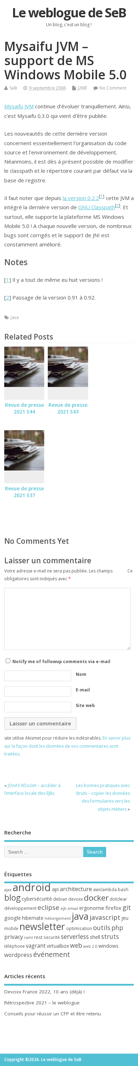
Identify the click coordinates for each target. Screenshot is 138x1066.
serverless (75, 936)
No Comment (112, 88)
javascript (105, 917)
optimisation (79, 928)
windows (108, 945)
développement (20, 908)
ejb (64, 908)
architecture (76, 889)
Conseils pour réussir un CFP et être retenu (52, 1013)
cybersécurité (37, 898)
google (12, 917)
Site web (85, 705)
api (55, 889)
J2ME (82, 88)
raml (28, 937)
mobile (11, 928)
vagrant (36, 946)
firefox (113, 907)
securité (52, 937)
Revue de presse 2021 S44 (24, 408)
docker (96, 897)
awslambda (105, 890)
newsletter (42, 926)
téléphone (14, 946)
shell (95, 936)
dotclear (118, 899)
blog (12, 897)
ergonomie (91, 908)
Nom (81, 674)
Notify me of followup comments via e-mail (61, 662)
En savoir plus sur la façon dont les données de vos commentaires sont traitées (67, 746)
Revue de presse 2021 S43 (67, 408)
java (15, 317)
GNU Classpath (96, 207)
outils (101, 927)
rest (38, 937)
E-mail (83, 690)
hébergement (58, 918)
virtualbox (58, 945)
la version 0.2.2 (81, 197)
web (76, 945)
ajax (8, 889)
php (117, 927)
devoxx (75, 899)
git (126, 907)
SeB (13, 88)
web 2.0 (90, 946)
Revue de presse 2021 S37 (24, 491)
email (73, 908)
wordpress (18, 955)
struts (110, 936)
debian (60, 899)
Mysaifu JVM (19, 106)
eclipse (48, 907)
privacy (13, 937)
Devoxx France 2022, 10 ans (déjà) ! (44, 991)
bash (123, 889)
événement (51, 954)
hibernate (33, 917)
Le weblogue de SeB (69, 12)
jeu (124, 917)
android (32, 887)
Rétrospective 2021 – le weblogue (42, 1002)
